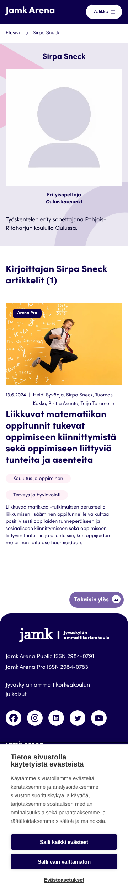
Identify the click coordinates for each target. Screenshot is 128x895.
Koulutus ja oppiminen (38, 478)
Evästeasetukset (64, 880)
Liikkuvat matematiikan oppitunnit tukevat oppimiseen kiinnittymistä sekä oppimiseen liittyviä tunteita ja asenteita (61, 438)
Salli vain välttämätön (64, 862)
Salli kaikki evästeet (64, 842)
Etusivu (13, 33)
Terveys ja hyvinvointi (36, 495)
